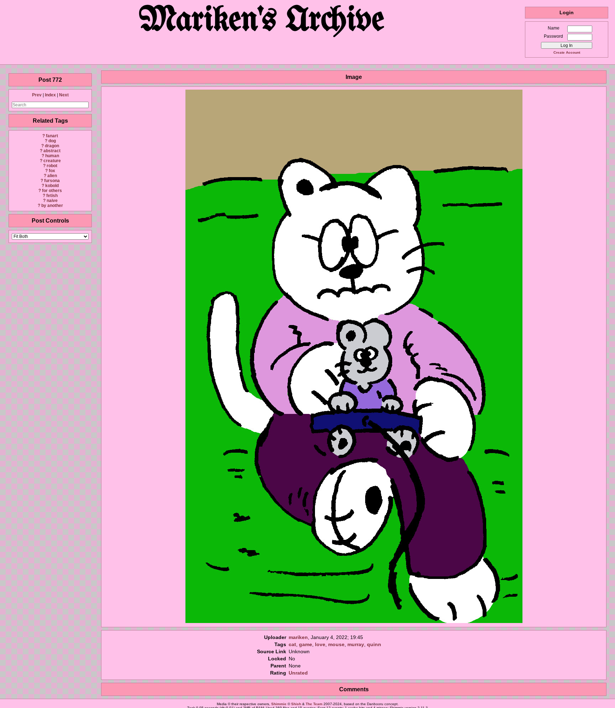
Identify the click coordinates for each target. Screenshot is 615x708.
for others (52, 190)
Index (50, 94)
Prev (37, 94)
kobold (52, 185)
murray (355, 644)
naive (52, 200)
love (320, 644)
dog (52, 140)
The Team (314, 704)
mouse (336, 644)
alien (52, 175)
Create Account (566, 52)
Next (64, 94)
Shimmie (279, 704)
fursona (52, 180)
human (52, 155)
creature (52, 160)
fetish (52, 195)
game (305, 644)
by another (52, 205)
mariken (298, 637)
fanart (52, 135)
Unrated (298, 673)
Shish (296, 704)
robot (52, 165)
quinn (374, 644)
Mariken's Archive (262, 21)
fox (52, 170)
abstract (52, 150)
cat (292, 644)
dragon (52, 145)
